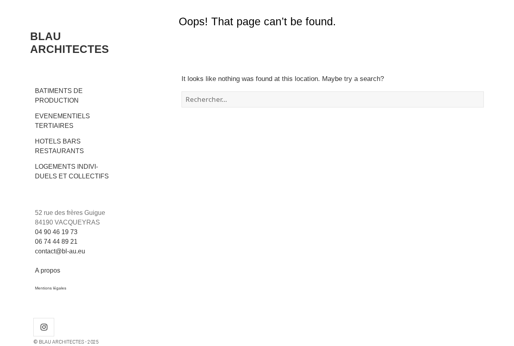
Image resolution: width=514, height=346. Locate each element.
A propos (47, 270)
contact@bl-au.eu (60, 251)
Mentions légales (50, 288)
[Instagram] (43, 327)
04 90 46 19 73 (56, 232)
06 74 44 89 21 (56, 241)
